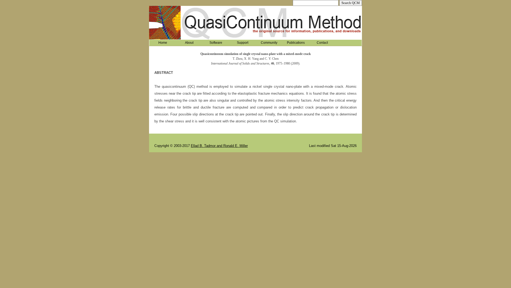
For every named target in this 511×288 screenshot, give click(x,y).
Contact (322, 43)
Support (242, 43)
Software (215, 43)
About (189, 43)
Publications (296, 43)
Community (269, 43)
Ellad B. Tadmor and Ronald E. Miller (219, 146)
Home (162, 43)
